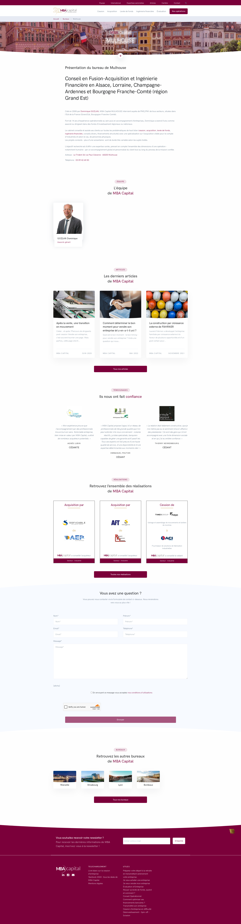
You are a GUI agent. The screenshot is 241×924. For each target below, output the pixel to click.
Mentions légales (95, 883)
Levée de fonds (126, 11)
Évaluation (161, 11)
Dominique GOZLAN (90, 111)
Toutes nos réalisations (120, 574)
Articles (153, 3)
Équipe (102, 3)
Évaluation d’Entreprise (133, 886)
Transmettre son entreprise (134, 906)
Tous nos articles (120, 369)
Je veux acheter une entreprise (136, 880)
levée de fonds (163, 130)
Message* (57, 641)
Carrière (165, 3)
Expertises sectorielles (135, 3)
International (116, 3)
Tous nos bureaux (120, 800)
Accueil (56, 19)
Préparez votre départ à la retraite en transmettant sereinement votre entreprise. (137, 873)
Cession (100, 11)
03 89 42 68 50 (82, 160)
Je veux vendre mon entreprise (136, 883)
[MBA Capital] (64, 11)
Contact (177, 3)
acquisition (151, 130)
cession (142, 130)
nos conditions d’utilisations (140, 692)
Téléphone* (128, 628)
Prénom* (127, 616)
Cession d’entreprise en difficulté (137, 909)
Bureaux (66, 19)
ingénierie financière (73, 133)
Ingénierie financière (145, 11)
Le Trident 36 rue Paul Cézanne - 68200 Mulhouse (95, 155)
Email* (56, 628)
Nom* (55, 616)
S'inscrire (179, 841)
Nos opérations (178, 11)
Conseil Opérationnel (132, 896)
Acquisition (112, 11)
